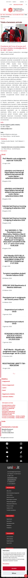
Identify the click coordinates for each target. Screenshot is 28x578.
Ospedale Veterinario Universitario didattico (13, 147)
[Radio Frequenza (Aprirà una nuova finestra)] (21, 461)
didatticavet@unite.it (6, 129)
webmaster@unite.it (11, 479)
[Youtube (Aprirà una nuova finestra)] (7, 452)
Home (3, 14)
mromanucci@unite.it (8, 432)
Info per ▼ (8, 1)
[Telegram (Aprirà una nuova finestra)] (7, 456)
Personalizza (6, 563)
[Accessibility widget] (26, 576)
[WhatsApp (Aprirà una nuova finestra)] (21, 456)
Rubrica (14, 1)
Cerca (10, 4)
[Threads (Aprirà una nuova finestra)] (7, 461)
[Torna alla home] (16, 10)
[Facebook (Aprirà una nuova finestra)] (7, 444)
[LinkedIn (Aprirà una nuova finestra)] (21, 448)
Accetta (14, 568)
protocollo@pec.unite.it (12, 477)
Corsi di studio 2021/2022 (18, 14)
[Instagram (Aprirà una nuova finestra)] (21, 444)
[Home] (1, 14)
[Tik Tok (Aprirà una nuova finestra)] (21, 452)
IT (25, 1)
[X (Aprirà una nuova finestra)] (7, 448)
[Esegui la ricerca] (26, 4)
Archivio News (9, 14)
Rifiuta (14, 573)
